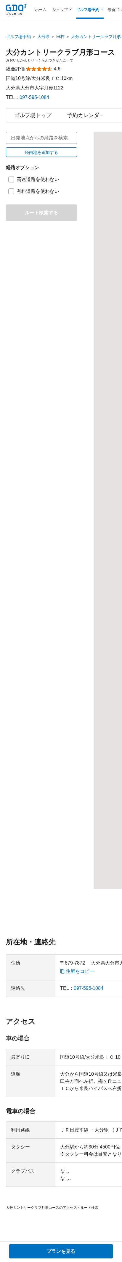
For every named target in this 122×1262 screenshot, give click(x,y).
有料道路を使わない (38, 191)
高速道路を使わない (38, 179)
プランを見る (61, 1251)
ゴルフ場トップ (33, 115)
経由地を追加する (41, 152)
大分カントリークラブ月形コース (60, 52)
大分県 (43, 36)
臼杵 (60, 36)
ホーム (40, 9)
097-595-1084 (34, 97)
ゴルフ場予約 (18, 36)
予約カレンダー (86, 115)
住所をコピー (80, 971)
